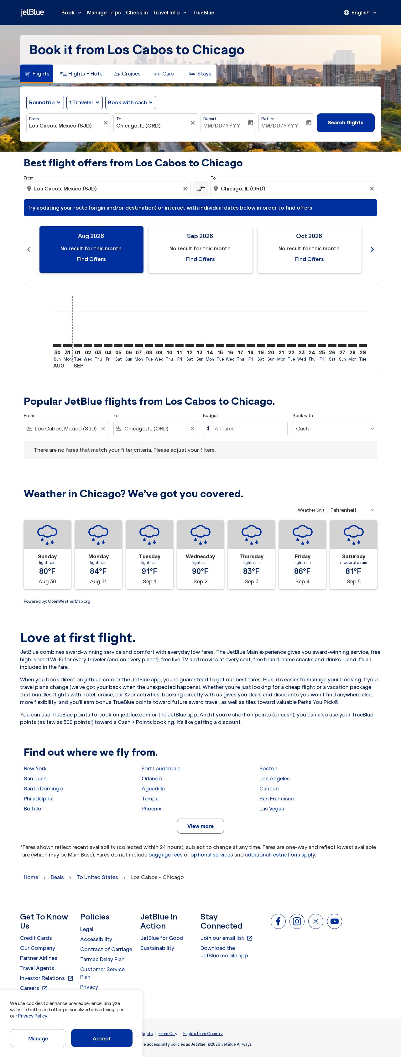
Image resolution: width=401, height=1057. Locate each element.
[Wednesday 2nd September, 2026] (88, 345)
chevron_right (372, 249)
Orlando (152, 778)
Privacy (89, 987)
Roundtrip (42, 102)
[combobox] (65, 125)
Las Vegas (271, 808)
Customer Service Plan (102, 973)
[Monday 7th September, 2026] (139, 345)
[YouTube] (334, 921)
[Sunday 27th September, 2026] (342, 345)
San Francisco (276, 798)
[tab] (36, 74)
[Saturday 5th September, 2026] (118, 345)
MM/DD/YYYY (221, 125)
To (118, 119)
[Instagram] (297, 921)
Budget (210, 415)
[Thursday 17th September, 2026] (241, 345)
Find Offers (91, 259)
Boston (268, 768)
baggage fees (165, 854)
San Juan (35, 778)
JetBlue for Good (161, 938)
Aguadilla (153, 788)
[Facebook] (278, 921)
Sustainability (157, 948)
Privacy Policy (32, 1016)
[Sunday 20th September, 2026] (271, 345)
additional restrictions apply (280, 854)
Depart (209, 119)
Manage (38, 1038)
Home (31, 877)
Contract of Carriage (106, 949)
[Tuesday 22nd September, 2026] (291, 345)
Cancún (269, 788)
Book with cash (127, 102)
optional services (211, 854)
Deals (57, 877)
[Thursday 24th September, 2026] (312, 345)
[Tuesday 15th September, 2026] (220, 345)
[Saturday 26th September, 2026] (332, 345)
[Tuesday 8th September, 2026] (149, 345)
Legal (86, 929)
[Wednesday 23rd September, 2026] (302, 345)
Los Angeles (274, 778)
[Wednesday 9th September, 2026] (159, 345)
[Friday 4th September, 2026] (108, 345)
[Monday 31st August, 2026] (67, 345)
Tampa (150, 798)
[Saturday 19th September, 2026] (261, 345)
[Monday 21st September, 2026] (281, 345)
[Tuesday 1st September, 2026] (78, 345)
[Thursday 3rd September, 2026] (98, 345)
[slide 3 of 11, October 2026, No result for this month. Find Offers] (310, 249)
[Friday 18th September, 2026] (251, 345)
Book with (303, 415)
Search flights (345, 122)
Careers (34, 988)
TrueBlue (203, 12)
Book (72, 12)
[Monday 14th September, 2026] (210, 345)
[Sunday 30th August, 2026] (57, 345)
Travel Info (170, 12)
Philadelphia (39, 798)
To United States (97, 877)
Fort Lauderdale (161, 768)
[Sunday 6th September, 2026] (128, 345)
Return (267, 119)
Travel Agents (37, 968)
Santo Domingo (43, 788)
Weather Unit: (311, 510)
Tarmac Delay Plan (102, 959)
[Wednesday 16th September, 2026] (230, 345)
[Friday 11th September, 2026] (179, 345)
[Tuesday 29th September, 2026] (363, 345)
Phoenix (151, 808)
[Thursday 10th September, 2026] (169, 345)
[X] (315, 921)
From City (168, 1033)
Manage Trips (104, 12)
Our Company (37, 948)
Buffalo (32, 808)
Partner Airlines (38, 958)
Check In (137, 12)
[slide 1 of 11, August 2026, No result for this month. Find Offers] (91, 249)
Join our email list (226, 938)
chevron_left (29, 249)
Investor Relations (47, 978)
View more (200, 826)
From (34, 119)
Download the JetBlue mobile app (224, 952)
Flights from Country (203, 1033)
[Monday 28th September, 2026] (352, 345)
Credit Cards (36, 938)
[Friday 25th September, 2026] (322, 345)
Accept (102, 1038)
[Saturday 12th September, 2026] (189, 345)
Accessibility (96, 939)
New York (35, 768)
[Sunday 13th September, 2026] (200, 345)
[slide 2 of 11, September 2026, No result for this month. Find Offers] (200, 249)
